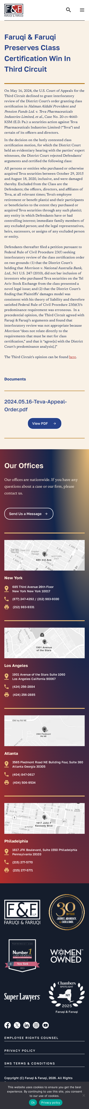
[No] (83, 1095)
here (72, 357)
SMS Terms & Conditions (29, 1063)
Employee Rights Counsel (31, 1038)
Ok (33, 1102)
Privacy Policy (19, 1050)
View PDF (40, 423)
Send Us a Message (25, 514)
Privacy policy (50, 1102)
